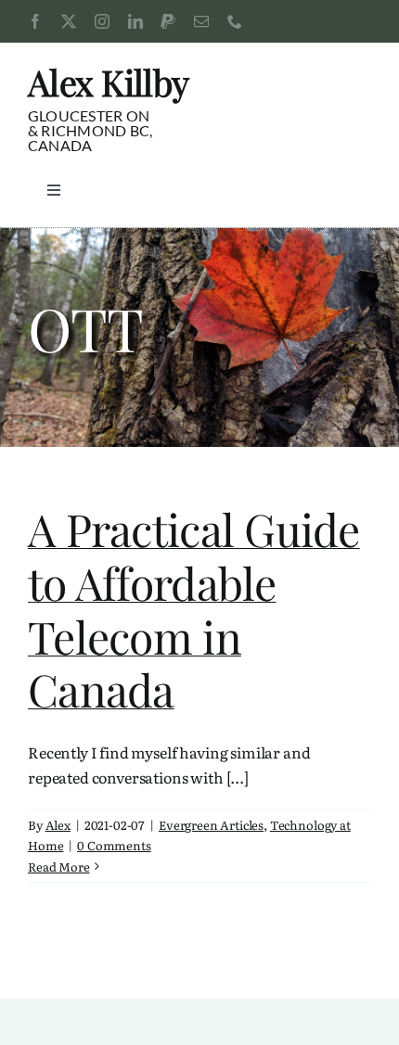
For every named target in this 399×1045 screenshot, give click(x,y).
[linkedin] (135, 21)
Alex (58, 825)
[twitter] (68, 21)
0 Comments (113, 845)
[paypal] (168, 21)
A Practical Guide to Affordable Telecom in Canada (194, 609)
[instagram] (102, 21)
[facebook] (35, 21)
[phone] (234, 21)
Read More (59, 866)
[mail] (201, 21)
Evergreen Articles (211, 825)
